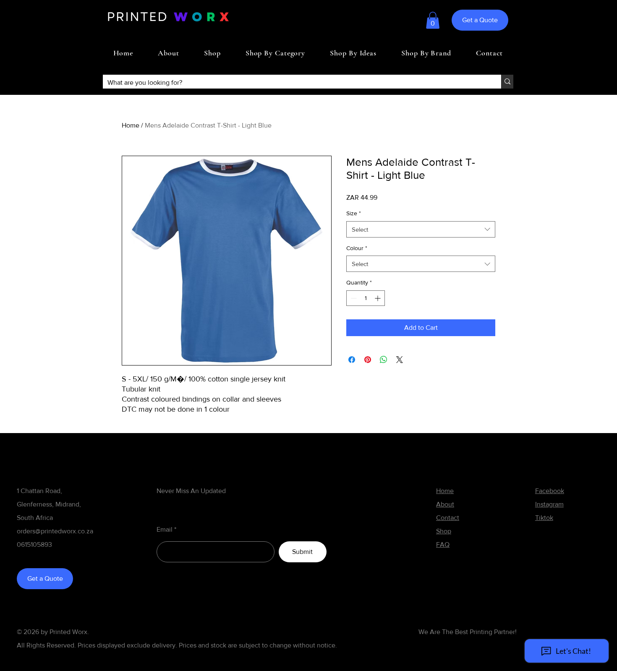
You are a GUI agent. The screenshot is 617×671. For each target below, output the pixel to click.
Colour (356, 248)
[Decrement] (353, 298)
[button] (433, 20)
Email (165, 529)
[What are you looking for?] (507, 82)
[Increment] (378, 298)
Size (353, 213)
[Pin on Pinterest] (368, 360)
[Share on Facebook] (352, 360)
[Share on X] (400, 360)
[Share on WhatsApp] (384, 360)
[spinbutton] (365, 298)
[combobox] (420, 229)
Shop (443, 531)
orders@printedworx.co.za (55, 531)
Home (130, 125)
